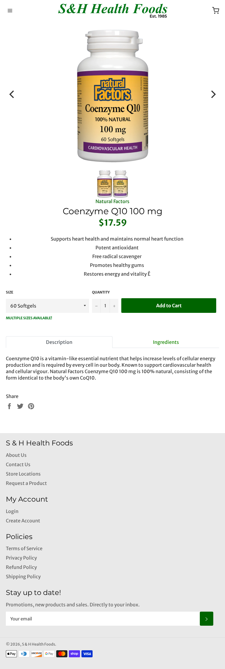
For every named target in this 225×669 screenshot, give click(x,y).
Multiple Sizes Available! (29, 318)
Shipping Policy (23, 576)
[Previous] (12, 94)
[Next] (212, 94)
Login (12, 511)
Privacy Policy (21, 558)
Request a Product (26, 483)
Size (9, 292)
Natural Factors (112, 201)
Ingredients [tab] (166, 342)
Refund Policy (21, 567)
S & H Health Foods (38, 644)
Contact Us (18, 464)
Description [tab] (59, 342)
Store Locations (23, 474)
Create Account (23, 521)
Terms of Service (24, 548)
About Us (16, 455)
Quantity (101, 292)
